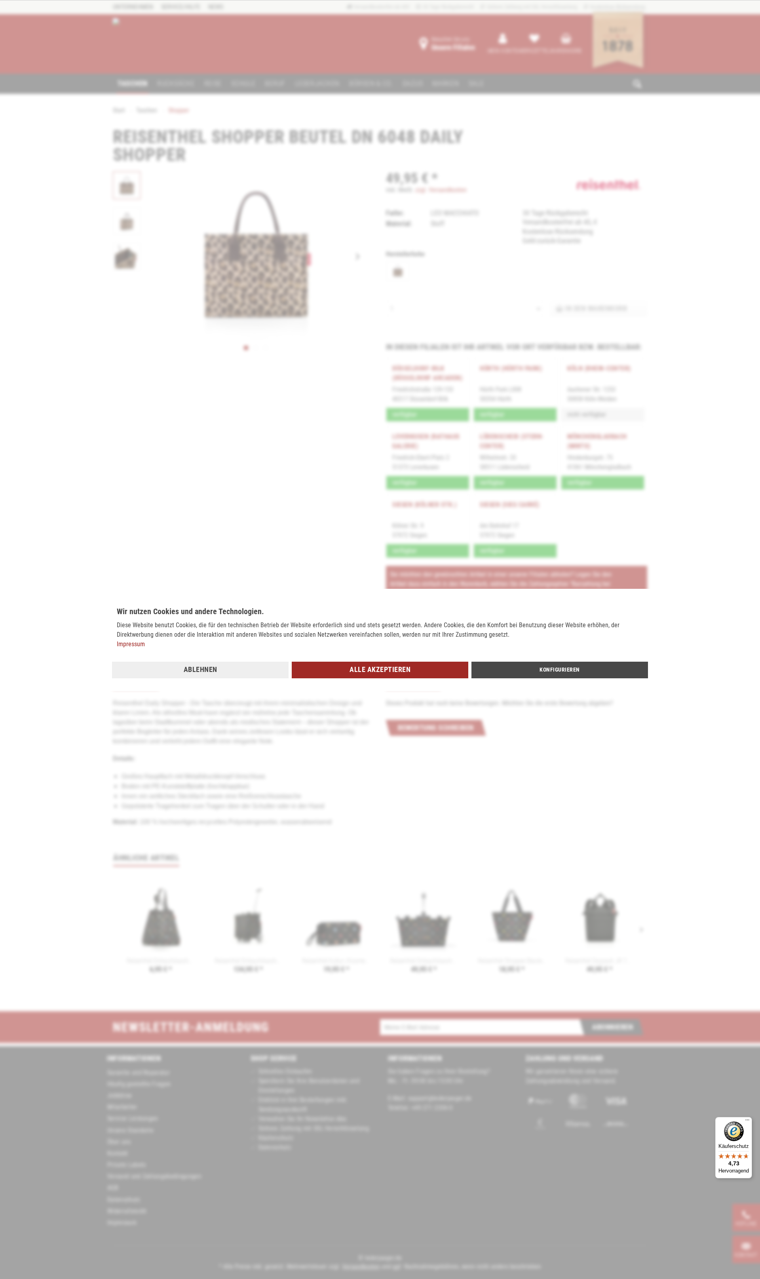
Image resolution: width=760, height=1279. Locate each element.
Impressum (131, 644)
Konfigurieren (560, 669)
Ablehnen (200, 669)
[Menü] (747, 1122)
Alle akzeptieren (380, 669)
